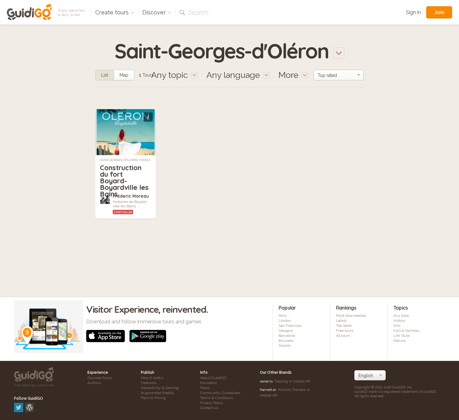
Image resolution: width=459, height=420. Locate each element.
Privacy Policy (211, 403)
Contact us (209, 408)
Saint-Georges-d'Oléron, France (125, 160)
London (285, 320)
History (399, 320)
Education (208, 383)
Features (148, 383)
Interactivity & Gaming (160, 388)
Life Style (401, 335)
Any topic (401, 315)
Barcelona (287, 335)
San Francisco (290, 325)
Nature (399, 340)
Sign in (413, 12)
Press (205, 388)
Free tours (344, 330)
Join (439, 12)
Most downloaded (351, 315)
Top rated (344, 325)
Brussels (286, 340)
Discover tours (99, 378)
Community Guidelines (220, 393)
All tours (343, 335)
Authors (94, 383)
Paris (283, 315)
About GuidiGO (213, 378)
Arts (396, 325)
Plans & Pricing (153, 398)
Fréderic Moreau (131, 196)
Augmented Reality (157, 393)
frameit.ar (268, 389)
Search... (199, 12)
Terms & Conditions (216, 398)
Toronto (285, 345)
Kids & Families (406, 330)
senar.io (266, 381)
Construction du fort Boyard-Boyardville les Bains (124, 180)
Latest (341, 320)
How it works (152, 378)
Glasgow (286, 330)
